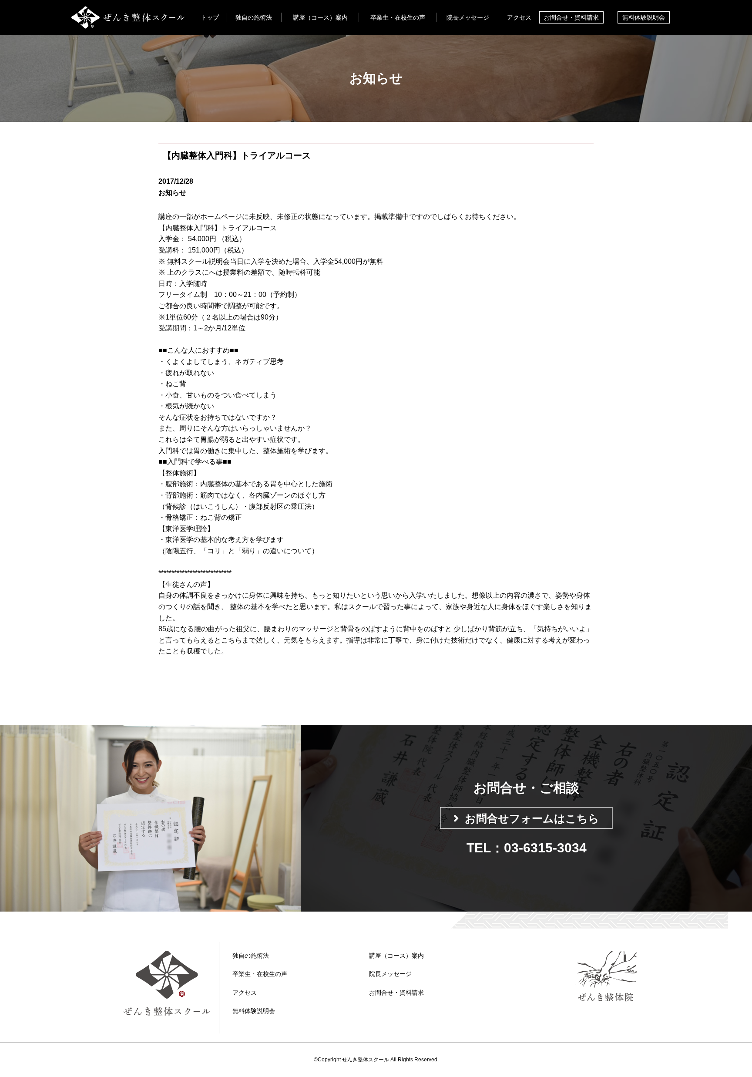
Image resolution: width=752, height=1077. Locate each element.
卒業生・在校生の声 (397, 17)
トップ (210, 17)
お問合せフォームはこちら (532, 818)
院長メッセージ (467, 17)
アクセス (519, 17)
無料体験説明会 (643, 17)
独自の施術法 (253, 17)
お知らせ (172, 192)
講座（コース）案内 (320, 17)
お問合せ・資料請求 (571, 17)
